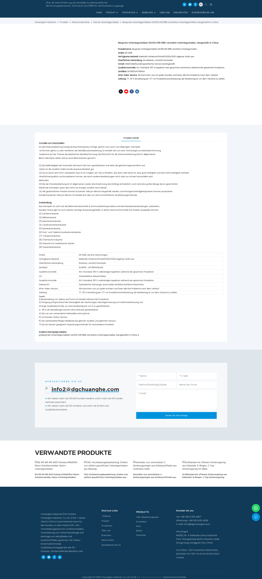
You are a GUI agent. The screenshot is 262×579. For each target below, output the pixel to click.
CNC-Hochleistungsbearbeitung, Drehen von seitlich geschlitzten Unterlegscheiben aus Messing (106, 476)
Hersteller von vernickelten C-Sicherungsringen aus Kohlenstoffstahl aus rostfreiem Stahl (154, 476)
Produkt (64, 22)
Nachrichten (108, 540)
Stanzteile (141, 535)
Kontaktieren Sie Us (111, 545)
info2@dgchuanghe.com (197, 524)
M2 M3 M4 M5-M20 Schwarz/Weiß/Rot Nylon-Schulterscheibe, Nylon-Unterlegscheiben (57, 475)
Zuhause (106, 516)
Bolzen (139, 530)
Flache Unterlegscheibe (106, 22)
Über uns (106, 530)
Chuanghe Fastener (45, 22)
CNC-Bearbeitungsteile (147, 517)
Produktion (107, 525)
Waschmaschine (81, 22)
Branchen (106, 535)
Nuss (138, 526)
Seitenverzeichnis (150, 577)
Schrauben (141, 521)
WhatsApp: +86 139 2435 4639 (192, 520)
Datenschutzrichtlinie (174, 577)
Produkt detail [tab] (131, 138)
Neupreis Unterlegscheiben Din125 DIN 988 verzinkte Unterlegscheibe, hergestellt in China (170, 22)
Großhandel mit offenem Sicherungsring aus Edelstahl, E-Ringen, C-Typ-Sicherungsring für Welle (204, 476)
